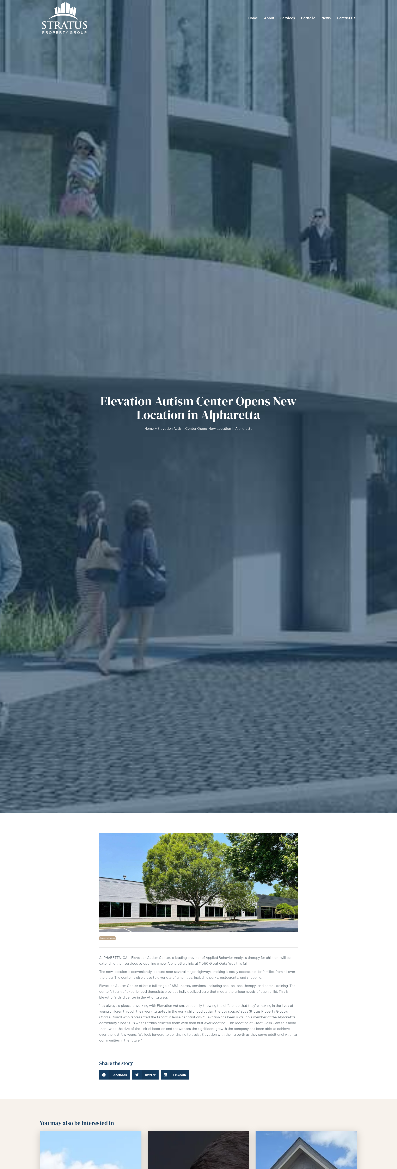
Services (287, 18)
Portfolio (308, 18)
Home (253, 18)
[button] (114, 1075)
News (326, 18)
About (269, 18)
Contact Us (346, 18)
